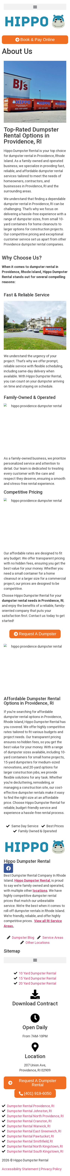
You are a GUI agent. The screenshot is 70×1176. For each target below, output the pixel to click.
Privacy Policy (51, 1169)
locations (40, 891)
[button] (35, 7)
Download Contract (35, 1003)
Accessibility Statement (20, 1169)
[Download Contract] (35, 994)
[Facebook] (8, 868)
